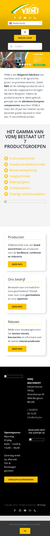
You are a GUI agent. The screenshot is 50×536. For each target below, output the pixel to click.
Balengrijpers (19, 182)
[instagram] (20, 18)
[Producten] (25, 251)
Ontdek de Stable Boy (39, 64)
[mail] (30, 18)
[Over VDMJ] (25, 293)
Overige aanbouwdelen (27, 194)
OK (25, 531)
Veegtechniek (19, 176)
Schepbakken (19, 188)
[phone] (35, 18)
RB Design (41, 505)
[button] (25, 23)
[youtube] (25, 18)
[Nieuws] (25, 336)
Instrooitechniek (22, 158)
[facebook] (15, 18)
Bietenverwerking (23, 170)
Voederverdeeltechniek (27, 164)
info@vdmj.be (34, 417)
